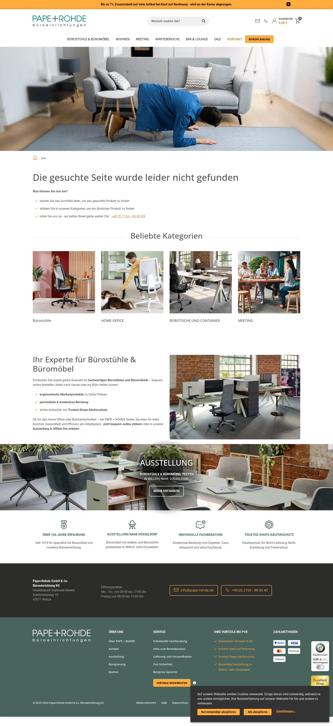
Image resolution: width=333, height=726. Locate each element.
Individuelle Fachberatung (170, 641)
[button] (266, 21)
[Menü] (327, 643)
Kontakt (234, 39)
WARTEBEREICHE (167, 39)
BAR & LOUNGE (197, 39)
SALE (217, 39)
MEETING (142, 39)
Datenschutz (180, 703)
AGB (164, 703)
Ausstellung (116, 656)
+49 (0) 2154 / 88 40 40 (128, 216)
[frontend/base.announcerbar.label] (288, 4)
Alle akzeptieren (258, 711)
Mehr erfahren (166, 491)
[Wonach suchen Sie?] (203, 21)
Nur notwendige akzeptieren (218, 711)
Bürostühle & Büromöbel (88, 39)
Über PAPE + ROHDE (122, 641)
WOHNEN (123, 39)
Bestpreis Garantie (165, 672)
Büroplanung (259, 39)
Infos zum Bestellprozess (169, 649)
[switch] (320, 667)
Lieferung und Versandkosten (172, 656)
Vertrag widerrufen (171, 683)
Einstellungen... (286, 711)
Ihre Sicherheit (162, 664)
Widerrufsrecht (146, 703)
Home (35, 158)
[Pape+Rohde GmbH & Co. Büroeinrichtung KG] (59, 21)
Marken (114, 672)
